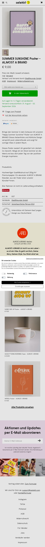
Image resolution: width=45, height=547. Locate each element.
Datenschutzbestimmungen (34, 258)
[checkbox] (4, 274)
